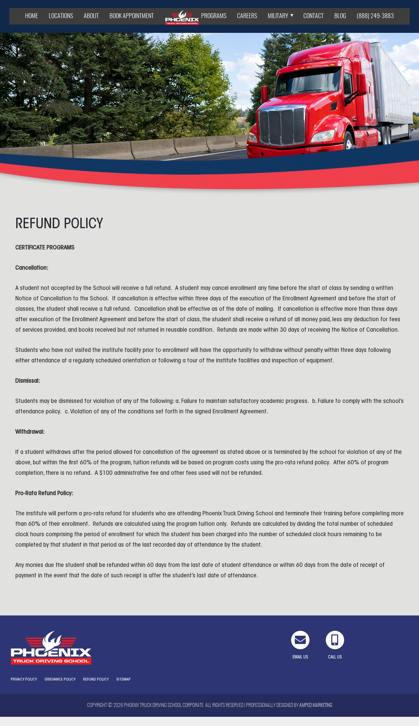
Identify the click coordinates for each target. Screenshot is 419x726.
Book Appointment (132, 16)
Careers (247, 16)
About (91, 16)
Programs (213, 16)
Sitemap (123, 679)
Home (31, 16)
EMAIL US (300, 657)
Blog (340, 16)
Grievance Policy (59, 679)
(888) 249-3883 (375, 16)
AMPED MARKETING (315, 705)
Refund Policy (96, 679)
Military (278, 16)
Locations (61, 16)
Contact (313, 16)
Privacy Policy (24, 679)
